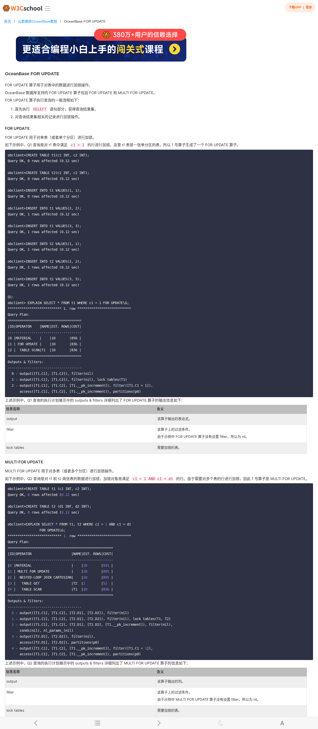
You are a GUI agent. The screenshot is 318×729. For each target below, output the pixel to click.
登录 (309, 7)
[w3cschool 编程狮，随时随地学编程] (22, 8)
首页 (7, 21)
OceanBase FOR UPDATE (85, 21)
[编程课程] (159, 47)
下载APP (295, 7)
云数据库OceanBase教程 (37, 21)
